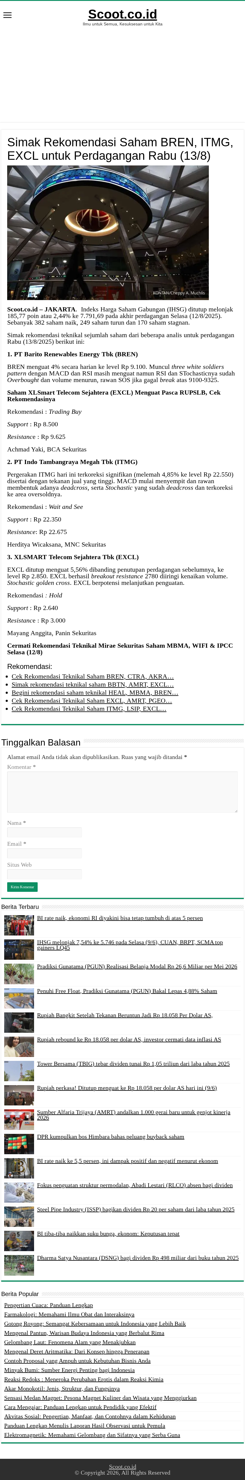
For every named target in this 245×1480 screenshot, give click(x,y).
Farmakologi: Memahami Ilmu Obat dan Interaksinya (69, 1314)
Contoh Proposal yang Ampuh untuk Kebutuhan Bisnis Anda (77, 1360)
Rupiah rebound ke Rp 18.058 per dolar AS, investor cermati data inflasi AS (129, 1039)
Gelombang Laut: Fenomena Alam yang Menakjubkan (70, 1342)
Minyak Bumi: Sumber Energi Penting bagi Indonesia (69, 1370)
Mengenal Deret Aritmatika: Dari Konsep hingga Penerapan (76, 1351)
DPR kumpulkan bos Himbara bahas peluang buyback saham (110, 1136)
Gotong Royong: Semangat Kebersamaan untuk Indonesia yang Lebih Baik (95, 1323)
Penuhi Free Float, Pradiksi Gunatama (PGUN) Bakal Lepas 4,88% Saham (127, 991)
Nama (16, 822)
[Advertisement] (122, 71)
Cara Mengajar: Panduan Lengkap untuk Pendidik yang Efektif (80, 1407)
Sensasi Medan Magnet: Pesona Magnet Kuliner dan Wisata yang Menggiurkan (100, 1397)
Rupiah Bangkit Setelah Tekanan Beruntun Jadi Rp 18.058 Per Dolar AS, (125, 1015)
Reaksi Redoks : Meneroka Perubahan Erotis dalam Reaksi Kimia (83, 1379)
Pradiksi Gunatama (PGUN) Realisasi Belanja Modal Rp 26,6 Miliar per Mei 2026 (137, 966)
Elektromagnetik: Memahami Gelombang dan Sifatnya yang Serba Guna (92, 1435)
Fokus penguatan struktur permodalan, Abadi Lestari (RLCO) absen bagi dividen (135, 1185)
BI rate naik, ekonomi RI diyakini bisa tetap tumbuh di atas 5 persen (120, 918)
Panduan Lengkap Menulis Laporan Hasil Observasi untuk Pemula (84, 1425)
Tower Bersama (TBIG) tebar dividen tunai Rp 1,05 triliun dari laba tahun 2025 (133, 1063)
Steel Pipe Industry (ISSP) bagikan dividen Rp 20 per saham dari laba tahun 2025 (136, 1209)
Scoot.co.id (122, 14)
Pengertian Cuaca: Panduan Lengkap (48, 1305)
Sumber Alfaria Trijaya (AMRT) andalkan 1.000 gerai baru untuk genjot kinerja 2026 (133, 1115)
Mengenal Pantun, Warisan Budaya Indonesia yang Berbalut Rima (84, 1333)
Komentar (21, 766)
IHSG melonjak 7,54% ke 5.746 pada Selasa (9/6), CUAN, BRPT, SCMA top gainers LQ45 (130, 945)
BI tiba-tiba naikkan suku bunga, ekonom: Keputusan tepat (108, 1233)
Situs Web (19, 864)
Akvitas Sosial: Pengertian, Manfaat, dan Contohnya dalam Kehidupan (90, 1416)
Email (16, 843)
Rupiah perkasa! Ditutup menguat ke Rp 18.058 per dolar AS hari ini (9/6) (127, 1087)
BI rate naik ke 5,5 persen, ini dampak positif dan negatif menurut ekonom (127, 1160)
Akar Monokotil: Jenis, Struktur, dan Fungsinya (62, 1388)
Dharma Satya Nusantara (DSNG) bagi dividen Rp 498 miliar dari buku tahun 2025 (138, 1257)
